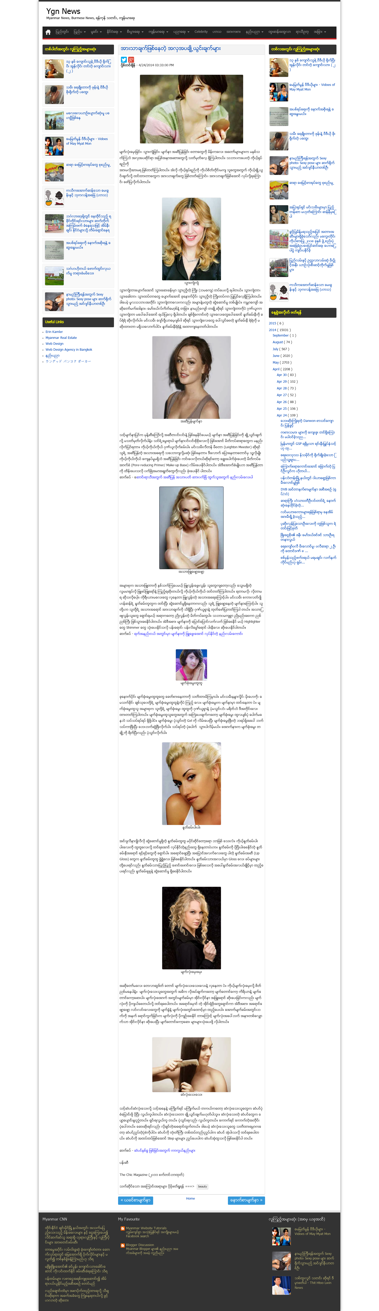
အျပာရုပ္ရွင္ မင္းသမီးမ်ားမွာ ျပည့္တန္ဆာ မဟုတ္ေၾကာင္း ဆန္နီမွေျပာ (312, 212)
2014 (273, 330)
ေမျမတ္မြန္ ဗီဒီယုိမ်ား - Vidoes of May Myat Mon (87, 141)
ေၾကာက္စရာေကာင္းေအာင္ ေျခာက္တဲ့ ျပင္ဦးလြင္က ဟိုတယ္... (308, 469)
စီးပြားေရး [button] (134, 32)
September (281, 335)
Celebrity (201, 32)
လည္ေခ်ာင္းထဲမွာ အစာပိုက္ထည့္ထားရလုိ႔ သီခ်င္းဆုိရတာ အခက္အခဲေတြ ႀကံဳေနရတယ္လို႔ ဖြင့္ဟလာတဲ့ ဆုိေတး (77, 1296)
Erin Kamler (54, 332)
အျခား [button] (319, 32)
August (278, 342)
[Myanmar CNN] (48, 32)
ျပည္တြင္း (62, 32)
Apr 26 (282, 402)
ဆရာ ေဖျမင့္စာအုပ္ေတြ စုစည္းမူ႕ (88, 165)
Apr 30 (282, 375)
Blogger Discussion (140, 1245)
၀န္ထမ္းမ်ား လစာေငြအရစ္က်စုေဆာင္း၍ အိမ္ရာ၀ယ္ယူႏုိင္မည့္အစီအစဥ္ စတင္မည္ (75, 1281)
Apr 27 (282, 395)
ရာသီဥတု (302, 32)
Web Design (54, 344)
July (276, 349)
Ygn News (63, 12)
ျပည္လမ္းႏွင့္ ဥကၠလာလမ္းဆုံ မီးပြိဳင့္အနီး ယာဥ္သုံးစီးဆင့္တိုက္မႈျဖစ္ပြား (312, 265)
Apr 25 (282, 409)
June (277, 356)
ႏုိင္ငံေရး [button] (113, 32)
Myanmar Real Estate (61, 338)
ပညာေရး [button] (180, 32)
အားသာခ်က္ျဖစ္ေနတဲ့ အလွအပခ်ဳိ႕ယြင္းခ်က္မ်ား (171, 49)
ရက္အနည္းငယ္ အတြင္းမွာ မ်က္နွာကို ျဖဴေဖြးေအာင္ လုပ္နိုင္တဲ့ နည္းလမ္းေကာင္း (188, 634)
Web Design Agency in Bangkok (69, 350)
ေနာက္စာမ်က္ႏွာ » (246, 1200)
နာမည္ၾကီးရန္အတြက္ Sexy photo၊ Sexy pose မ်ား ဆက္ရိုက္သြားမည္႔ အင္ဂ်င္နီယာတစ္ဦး (88, 299)
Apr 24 (282, 415)
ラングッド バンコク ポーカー (68, 361)
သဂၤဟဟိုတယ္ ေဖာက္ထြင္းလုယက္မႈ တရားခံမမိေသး (88, 271)
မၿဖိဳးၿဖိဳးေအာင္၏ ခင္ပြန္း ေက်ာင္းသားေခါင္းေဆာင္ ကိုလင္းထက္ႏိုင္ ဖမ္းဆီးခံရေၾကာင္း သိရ (76, 1269)
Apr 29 (282, 382)
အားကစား (234, 32)
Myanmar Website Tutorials (146, 1228)
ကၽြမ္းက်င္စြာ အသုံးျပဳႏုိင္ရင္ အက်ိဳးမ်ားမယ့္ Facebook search (152, 1234)
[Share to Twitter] (124, 60)
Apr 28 (282, 388)
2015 (273, 323)
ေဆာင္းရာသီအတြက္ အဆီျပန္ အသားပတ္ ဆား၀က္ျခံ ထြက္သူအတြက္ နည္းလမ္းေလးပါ (194, 477)
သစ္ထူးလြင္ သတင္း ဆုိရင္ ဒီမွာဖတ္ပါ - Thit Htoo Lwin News (314, 1283)
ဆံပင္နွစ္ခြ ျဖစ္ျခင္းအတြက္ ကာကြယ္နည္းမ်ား (164, 1151)
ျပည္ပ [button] (78, 32)
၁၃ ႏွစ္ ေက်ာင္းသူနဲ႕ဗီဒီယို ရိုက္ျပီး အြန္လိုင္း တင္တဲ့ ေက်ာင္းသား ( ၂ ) (88, 66)
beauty (202, 1187)
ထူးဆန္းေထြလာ (280, 32)
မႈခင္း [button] (95, 32)
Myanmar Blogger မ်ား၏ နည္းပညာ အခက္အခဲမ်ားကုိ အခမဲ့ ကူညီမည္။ (152, 1251)
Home (190, 1199)
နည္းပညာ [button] (253, 32)
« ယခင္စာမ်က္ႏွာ (136, 1200)
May (276, 362)
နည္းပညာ (53, 356)
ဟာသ (217, 32)
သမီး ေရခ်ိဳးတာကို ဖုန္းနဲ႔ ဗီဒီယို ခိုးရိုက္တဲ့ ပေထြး (87, 90)
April (277, 369)
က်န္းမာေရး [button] (157, 32)
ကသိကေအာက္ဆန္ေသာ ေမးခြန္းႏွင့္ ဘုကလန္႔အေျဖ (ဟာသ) (87, 193)
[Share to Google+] (131, 60)
